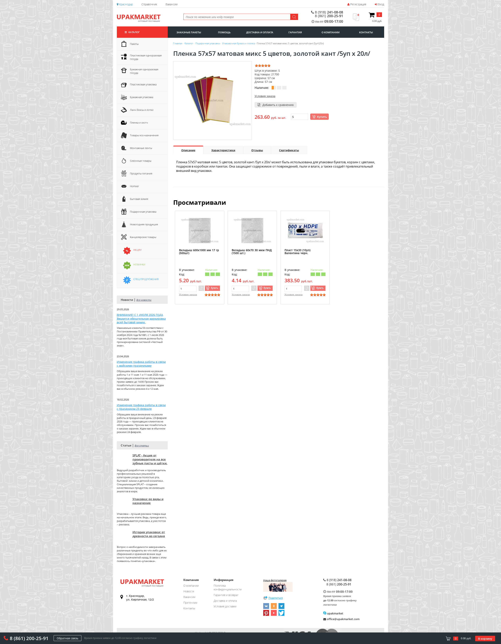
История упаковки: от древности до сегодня (148, 534)
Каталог (134, 32)
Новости (188, 591)
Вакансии (172, 4)
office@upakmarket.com (343, 619)
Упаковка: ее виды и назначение (147, 501)
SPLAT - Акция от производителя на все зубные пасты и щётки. (149, 459)
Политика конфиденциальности (227, 587)
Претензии (190, 602)
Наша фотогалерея (275, 580)
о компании (331, 32)
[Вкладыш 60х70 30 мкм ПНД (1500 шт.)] (252, 230)
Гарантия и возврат (226, 595)
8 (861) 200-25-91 (29, 638)
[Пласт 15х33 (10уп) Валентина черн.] (305, 230)
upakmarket (334, 613)
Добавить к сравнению (278, 105)
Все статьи (142, 445)
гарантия (295, 32)
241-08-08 (329, 12)
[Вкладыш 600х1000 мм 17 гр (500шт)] (199, 230)
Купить (322, 117)
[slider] (262, 65)
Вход (380, 4)
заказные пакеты (189, 32)
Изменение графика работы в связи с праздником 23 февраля (141, 407)
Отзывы (257, 150)
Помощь (224, 32)
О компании (191, 585)
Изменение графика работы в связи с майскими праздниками (141, 363)
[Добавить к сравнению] (201, 288)
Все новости (143, 300)
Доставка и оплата (225, 601)
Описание (188, 150)
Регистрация (358, 4)
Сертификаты (289, 150)
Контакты (189, 608)
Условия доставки (225, 606)
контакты (366, 32)
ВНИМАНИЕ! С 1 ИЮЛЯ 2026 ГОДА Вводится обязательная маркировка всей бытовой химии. (141, 318)
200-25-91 (329, 16)
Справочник (149, 4)
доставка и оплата (259, 32)
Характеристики (223, 150)
